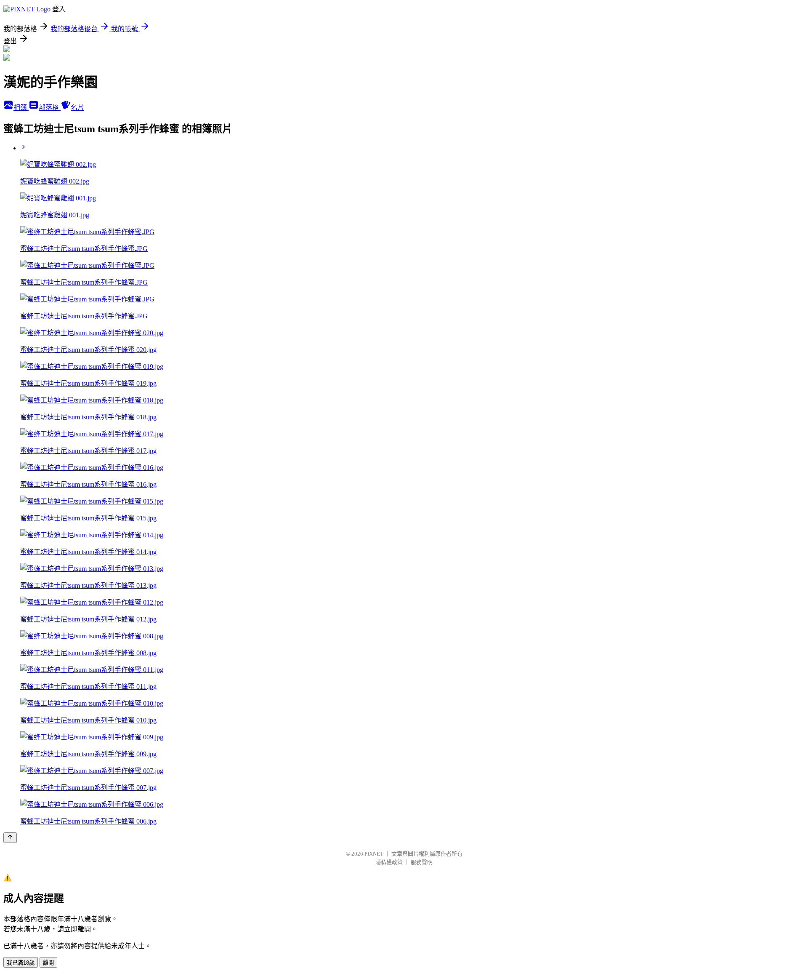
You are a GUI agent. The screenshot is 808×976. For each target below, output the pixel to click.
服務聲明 (422, 862)
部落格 (50, 107)
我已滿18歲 (21, 963)
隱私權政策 (389, 862)
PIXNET (373, 854)
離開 (48, 963)
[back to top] (10, 837)
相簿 (21, 107)
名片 (77, 107)
